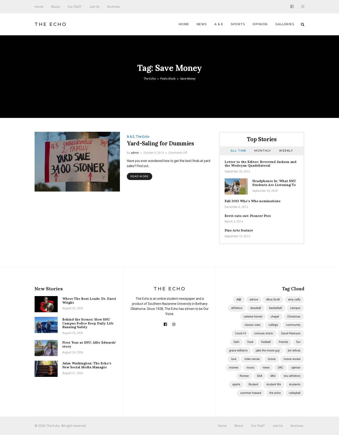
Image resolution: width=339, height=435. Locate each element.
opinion (295, 367)
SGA (259, 376)
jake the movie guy (268, 350)
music (251, 367)
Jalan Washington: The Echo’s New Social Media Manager (86, 365)
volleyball (294, 393)
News (202, 24)
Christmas (293, 316)
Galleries (284, 24)
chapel (275, 316)
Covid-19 (240, 333)
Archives (113, 7)
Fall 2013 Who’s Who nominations (252, 201)
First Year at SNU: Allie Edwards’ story (89, 344)
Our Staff (74, 7)
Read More (140, 176)
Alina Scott (273, 299)
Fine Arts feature (239, 230)
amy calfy (294, 299)
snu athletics (292, 376)
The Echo (51, 24)
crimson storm (263, 333)
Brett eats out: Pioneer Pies (248, 216)
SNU (273, 376)
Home (39, 7)
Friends (283, 342)
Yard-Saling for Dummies (160, 143)
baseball (255, 308)
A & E (218, 24)
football (266, 342)
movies (233, 367)
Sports (238, 24)
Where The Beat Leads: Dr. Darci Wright (89, 301)
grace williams (238, 350)
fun (298, 342)
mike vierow (252, 359)
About (55, 7)
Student (253, 384)
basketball (275, 308)
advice (254, 299)
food (250, 342)
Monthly (262, 150)
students (294, 384)
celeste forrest (253, 316)
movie (272, 359)
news (266, 367)
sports (236, 384)
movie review (292, 359)
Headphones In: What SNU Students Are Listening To (274, 183)
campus (295, 308)
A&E (238, 299)
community (293, 325)
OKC (280, 367)
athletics (236, 308)
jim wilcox (294, 350)
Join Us (94, 7)
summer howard (250, 393)
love (233, 359)
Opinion (260, 24)
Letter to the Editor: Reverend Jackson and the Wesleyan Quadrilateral (260, 164)
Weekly (286, 150)
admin (135, 152)
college (273, 325)
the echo (275, 393)
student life (273, 384)
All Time (239, 150)
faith (236, 342)
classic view (252, 325)
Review (244, 376)
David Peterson (290, 333)
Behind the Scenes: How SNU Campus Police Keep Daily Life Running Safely (87, 323)
